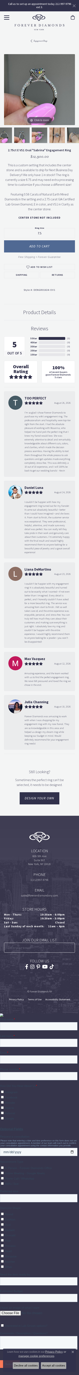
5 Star (33, 338)
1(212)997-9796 (39, 880)
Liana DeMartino (38, 569)
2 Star (33, 350)
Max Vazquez (35, 658)
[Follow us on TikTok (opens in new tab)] (52, 966)
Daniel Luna (34, 487)
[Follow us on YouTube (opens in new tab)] (45, 966)
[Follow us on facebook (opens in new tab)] (26, 966)
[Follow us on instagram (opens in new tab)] (32, 966)
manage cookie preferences (36, 1356)
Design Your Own (39, 798)
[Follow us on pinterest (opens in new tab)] (38, 966)
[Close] (74, 5)
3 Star (33, 346)
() (68, 338)
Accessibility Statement (57, 999)
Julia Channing (36, 702)
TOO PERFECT (35, 398)
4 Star (33, 342)
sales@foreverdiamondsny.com (39, 895)
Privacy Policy (16, 999)
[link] (72, 17)
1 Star (33, 354)
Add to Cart (39, 246)
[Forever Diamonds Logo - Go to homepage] (39, 22)
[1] (71, 947)
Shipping (21, 275)
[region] (39, 89)
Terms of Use (35, 999)
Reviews (39, 328)
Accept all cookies (53, 1365)
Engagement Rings (40, 41)
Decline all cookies (26, 1365)
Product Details (39, 312)
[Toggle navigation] (6, 17)
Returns (57, 275)
